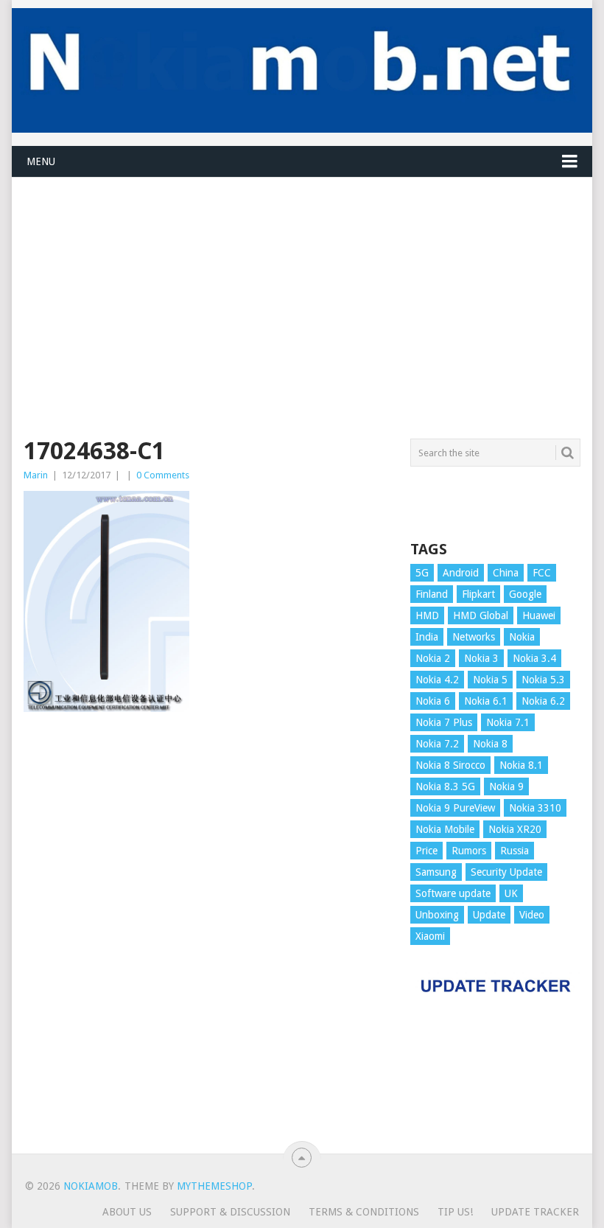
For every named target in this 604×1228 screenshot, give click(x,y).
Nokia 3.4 (534, 658)
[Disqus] (208, 940)
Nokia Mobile (444, 829)
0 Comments (162, 475)
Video (531, 915)
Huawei (538, 615)
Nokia (522, 637)
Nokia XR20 (514, 829)
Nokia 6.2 (543, 701)
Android (461, 573)
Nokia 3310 (535, 808)
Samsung (436, 872)
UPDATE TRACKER (535, 1212)
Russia (514, 851)
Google (525, 594)
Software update (453, 893)
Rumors (469, 851)
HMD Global (480, 615)
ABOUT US (127, 1212)
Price (426, 851)
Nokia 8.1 (521, 765)
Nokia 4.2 (437, 679)
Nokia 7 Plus (443, 722)
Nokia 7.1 (508, 722)
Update (489, 915)
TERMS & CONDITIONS (364, 1212)
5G (422, 573)
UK (511, 893)
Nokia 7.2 (437, 744)
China (506, 573)
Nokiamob (90, 1186)
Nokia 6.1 (486, 701)
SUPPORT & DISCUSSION (230, 1212)
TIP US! (455, 1212)
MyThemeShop (214, 1186)
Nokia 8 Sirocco (450, 765)
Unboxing (437, 915)
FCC (542, 573)
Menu (41, 161)
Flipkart (478, 594)
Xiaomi (430, 936)
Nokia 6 (432, 701)
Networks (473, 637)
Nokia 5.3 (543, 679)
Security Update (506, 872)
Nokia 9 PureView (455, 808)
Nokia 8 (490, 744)
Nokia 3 (481, 658)
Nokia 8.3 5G (445, 786)
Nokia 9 (506, 786)
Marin (36, 475)
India (426, 637)
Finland (431, 594)
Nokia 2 (432, 658)
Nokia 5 (490, 679)
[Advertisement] (301, 281)
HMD (427, 615)
